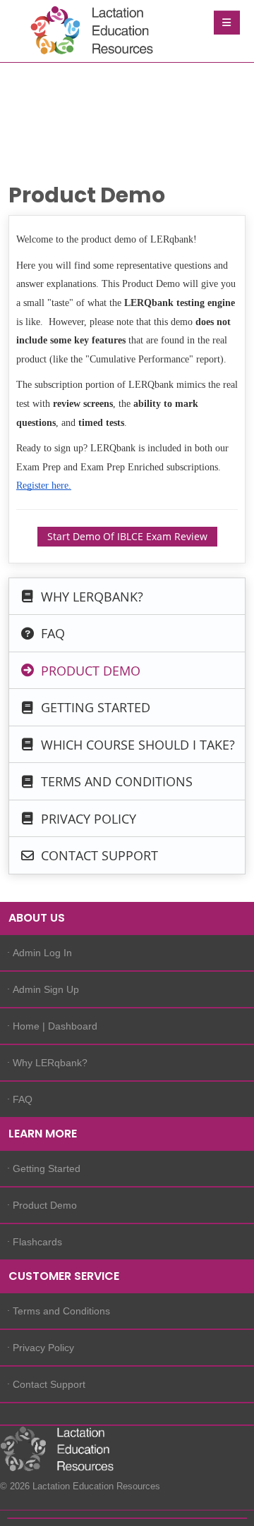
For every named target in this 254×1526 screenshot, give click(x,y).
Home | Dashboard (55, 1026)
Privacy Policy (86, 818)
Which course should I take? (136, 743)
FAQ (51, 633)
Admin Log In (42, 952)
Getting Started (93, 707)
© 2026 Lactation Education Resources (67, 1486)
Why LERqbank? (90, 595)
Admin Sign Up (46, 989)
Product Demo (88, 669)
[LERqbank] (88, 32)
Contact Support (97, 855)
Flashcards (37, 1241)
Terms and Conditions (115, 781)
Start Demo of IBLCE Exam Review (127, 536)
